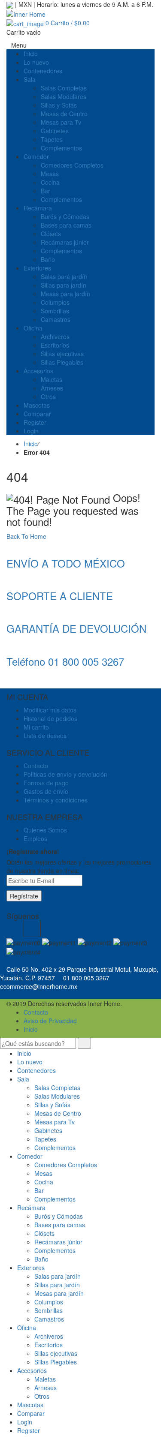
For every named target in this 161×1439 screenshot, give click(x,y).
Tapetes (45, 1139)
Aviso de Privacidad (50, 1020)
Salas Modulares (57, 1096)
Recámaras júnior (58, 1242)
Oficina (26, 1327)
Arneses (45, 1387)
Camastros (49, 1319)
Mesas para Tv (54, 1122)
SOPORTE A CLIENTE (59, 595)
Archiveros (48, 1336)
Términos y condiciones (56, 800)
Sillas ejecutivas (55, 1353)
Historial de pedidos (50, 718)
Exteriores (31, 1267)
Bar (39, 1190)
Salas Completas (57, 1087)
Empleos (35, 838)
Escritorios (48, 1344)
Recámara (31, 1207)
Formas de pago (46, 782)
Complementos (55, 1147)
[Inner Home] (26, 13)
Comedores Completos (65, 1164)
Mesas (43, 1173)
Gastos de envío (46, 791)
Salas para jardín (57, 1276)
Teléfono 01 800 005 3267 (65, 661)
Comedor (30, 1156)
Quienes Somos (45, 830)
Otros (41, 1396)
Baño (41, 1259)
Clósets (44, 1233)
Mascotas (30, 1404)
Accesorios (32, 1370)
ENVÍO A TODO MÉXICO (65, 563)
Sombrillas (48, 1310)
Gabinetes (48, 1130)
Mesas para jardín (59, 1293)
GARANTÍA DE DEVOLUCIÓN (76, 628)
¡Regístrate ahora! (32, 851)
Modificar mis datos (50, 710)
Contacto (36, 765)
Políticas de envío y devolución (65, 774)
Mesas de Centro (57, 1113)
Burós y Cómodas (58, 1216)
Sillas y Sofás (52, 1104)
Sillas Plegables (55, 1362)
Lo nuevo (30, 1061)
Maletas (45, 1379)
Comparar (31, 1413)
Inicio (31, 443)
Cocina (43, 1182)
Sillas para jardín (57, 1284)
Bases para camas (59, 1224)
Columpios (48, 1302)
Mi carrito (36, 727)
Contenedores (36, 1070)
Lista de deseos (45, 735)
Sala (23, 1079)
